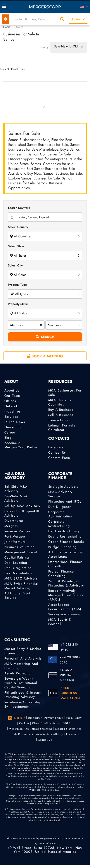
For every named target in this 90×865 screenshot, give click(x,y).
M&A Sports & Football (59, 621)
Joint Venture (15, 542)
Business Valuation (19, 547)
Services (11, 416)
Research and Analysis (23, 658)
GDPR (67, 723)
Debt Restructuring (63, 531)
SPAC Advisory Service (60, 494)
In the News (14, 422)
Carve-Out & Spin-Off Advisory (21, 513)
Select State (16, 246)
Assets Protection (18, 673)
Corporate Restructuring (59, 523)
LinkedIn (20, 717)
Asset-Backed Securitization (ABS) (64, 606)
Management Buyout (20, 552)
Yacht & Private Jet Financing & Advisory (66, 583)
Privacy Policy (53, 717)
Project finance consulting (61, 573)
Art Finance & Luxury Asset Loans (65, 554)
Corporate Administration (60, 514)
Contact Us (57, 452)
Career (9, 432)
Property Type (17, 284)
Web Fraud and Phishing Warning (31, 728)
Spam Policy (74, 717)
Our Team (12, 395)
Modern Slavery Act (68, 728)
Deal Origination (18, 568)
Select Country (18, 227)
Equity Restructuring (65, 536)
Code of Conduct (22, 734)
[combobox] (68, 47)
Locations (56, 447)
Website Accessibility (49, 734)
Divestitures (14, 521)
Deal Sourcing (16, 562)
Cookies (24, 723)
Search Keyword (19, 207)
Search (47, 336)
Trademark (72, 734)
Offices (10, 401)
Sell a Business (60, 415)
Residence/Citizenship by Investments (23, 704)
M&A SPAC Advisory (21, 578)
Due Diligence (60, 507)
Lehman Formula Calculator (61, 427)
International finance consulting (65, 564)
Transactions (58, 420)
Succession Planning (65, 614)
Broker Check (54, 820)
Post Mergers (15, 536)
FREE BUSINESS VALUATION (70, 693)
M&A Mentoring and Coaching (21, 665)
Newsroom (13, 427)
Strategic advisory (63, 486)
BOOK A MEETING (46, 356)
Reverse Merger (17, 531)
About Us (11, 390)
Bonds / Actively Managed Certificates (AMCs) (65, 595)
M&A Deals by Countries (59, 402)
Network (11, 406)
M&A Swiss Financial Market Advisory (21, 585)
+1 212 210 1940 (69, 647)
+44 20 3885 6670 (70, 660)
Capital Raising (16, 557)
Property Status (18, 304)
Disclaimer (35, 717)
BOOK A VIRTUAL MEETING (67, 675)
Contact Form (59, 458)
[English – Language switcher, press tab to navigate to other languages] (77, 6)
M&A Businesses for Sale (65, 392)
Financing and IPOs (64, 501)
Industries (12, 411)
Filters (76, 19)
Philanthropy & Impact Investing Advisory (22, 694)
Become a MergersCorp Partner (21, 445)
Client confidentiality (46, 723)
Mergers (11, 526)
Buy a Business (60, 409)
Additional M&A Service (17, 595)
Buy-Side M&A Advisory (16, 498)
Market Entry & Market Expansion (22, 651)
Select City (15, 265)
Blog (8, 437)
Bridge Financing (62, 547)
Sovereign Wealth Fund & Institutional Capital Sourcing (20, 682)
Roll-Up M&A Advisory (22, 506)
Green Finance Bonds (66, 542)
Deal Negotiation (18, 573)
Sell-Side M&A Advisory (16, 488)
